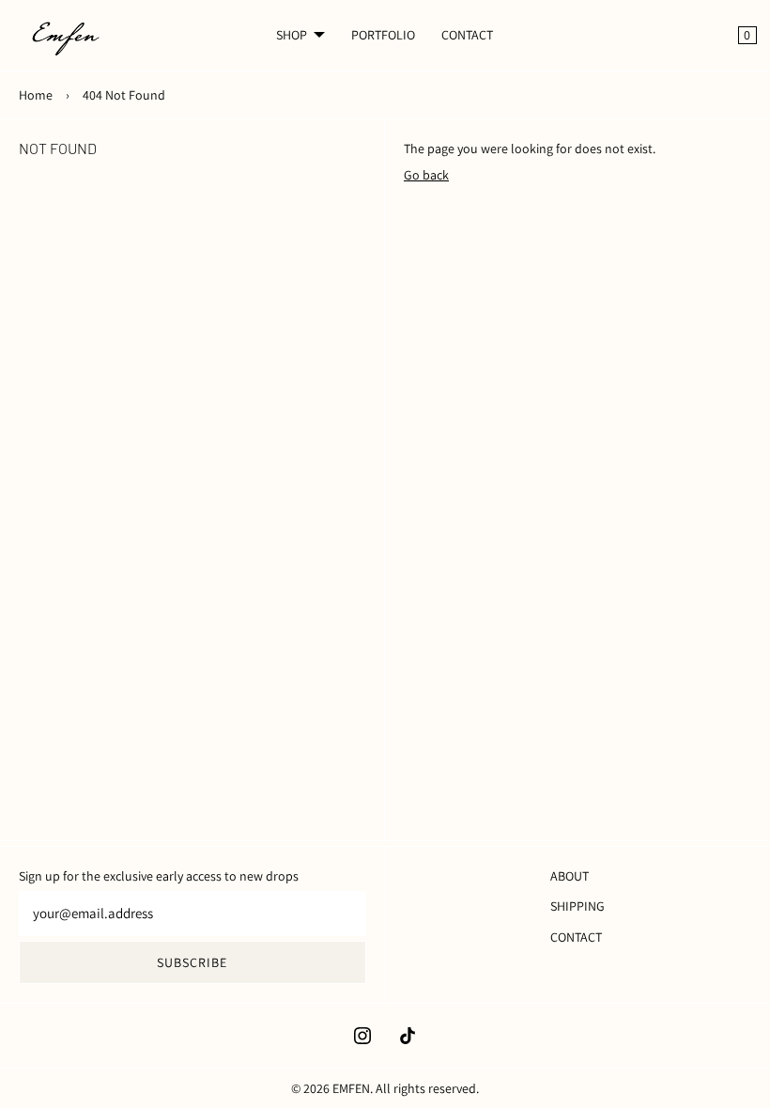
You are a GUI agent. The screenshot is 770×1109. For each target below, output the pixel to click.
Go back (426, 174)
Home (36, 94)
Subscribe (192, 962)
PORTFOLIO (383, 34)
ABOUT (569, 875)
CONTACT (467, 34)
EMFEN (351, 1088)
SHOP (291, 34)
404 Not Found (124, 94)
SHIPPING (577, 906)
